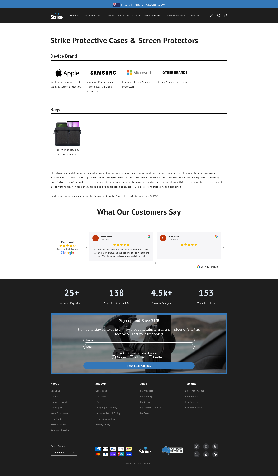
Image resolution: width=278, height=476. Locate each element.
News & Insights (59, 413)
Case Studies (57, 418)
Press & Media (58, 424)
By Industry (146, 396)
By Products (146, 390)
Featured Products (195, 407)
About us (55, 390)
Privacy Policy (102, 424)
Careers (54, 396)
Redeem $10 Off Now (139, 365)
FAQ (97, 402)
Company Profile (59, 402)
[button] (75, 15)
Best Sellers (191, 402)
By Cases (144, 413)
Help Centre (101, 396)
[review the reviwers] (149, 236)
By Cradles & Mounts (151, 407)
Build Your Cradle (194, 390)
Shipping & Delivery (106, 407)
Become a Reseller (60, 430)
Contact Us (101, 390)
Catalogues (56, 407)
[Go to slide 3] (155, 263)
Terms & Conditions (106, 418)
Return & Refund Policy (107, 413)
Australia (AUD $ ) (62, 452)
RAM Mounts (192, 396)
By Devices (146, 402)
